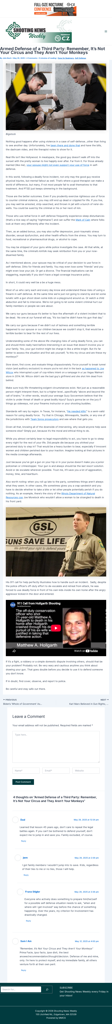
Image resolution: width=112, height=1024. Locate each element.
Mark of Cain (83, 219)
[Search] (47, 989)
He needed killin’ (76, 411)
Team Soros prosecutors (44, 419)
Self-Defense (80, 58)
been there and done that (65, 145)
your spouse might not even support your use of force (58, 165)
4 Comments (31, 58)
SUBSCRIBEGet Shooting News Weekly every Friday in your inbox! (84, 991)
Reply (23, 841)
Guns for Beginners (66, 58)
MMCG (62, 1018)
